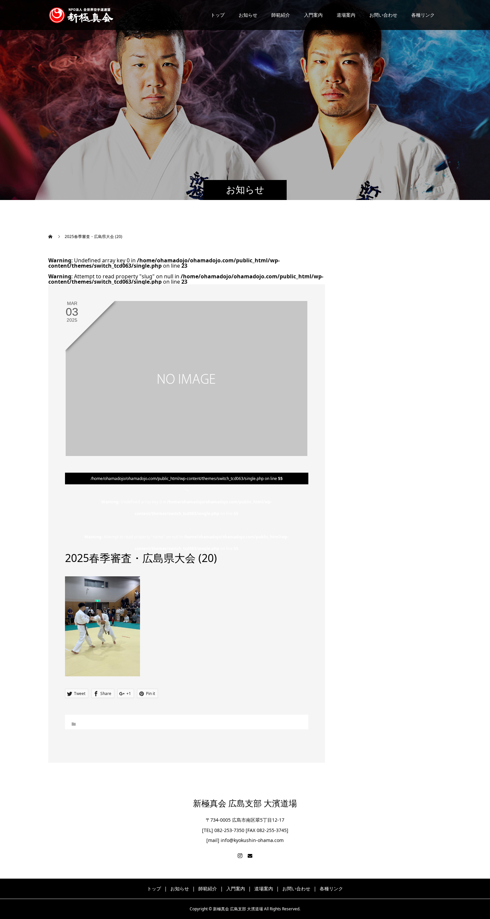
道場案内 (346, 15)
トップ (218, 15)
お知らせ (248, 15)
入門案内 (313, 15)
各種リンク (423, 15)
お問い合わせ (383, 15)
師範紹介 (280, 15)
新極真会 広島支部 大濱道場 (245, 803)
